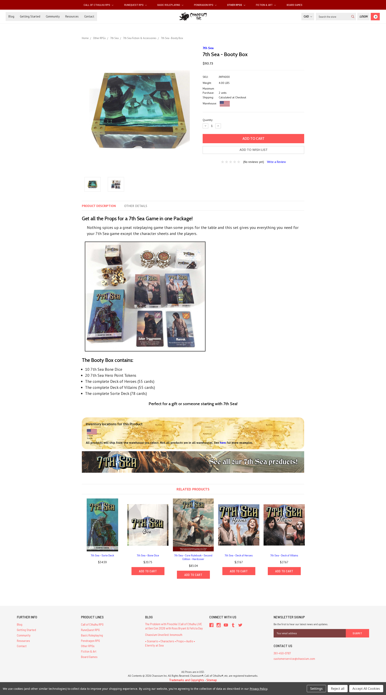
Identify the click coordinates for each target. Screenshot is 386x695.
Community (53, 16)
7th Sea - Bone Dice (148, 555)
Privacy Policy (258, 689)
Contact (89, 16)
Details (135, 206)
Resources (72, 16)
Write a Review (276, 162)
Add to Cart (148, 571)
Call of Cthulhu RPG (97, 4)
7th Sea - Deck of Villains (284, 555)
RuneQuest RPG (134, 4)
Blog (11, 16)
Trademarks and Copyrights (186, 680)
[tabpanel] (102, 532)
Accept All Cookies (366, 688)
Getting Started (30, 16)
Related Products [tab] (193, 489)
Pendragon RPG (204, 4)
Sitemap (211, 680)
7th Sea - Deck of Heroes (239, 555)
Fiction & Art (264, 4)
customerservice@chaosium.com (294, 658)
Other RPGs (235, 4)
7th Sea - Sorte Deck (102, 555)
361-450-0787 (282, 653)
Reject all (337, 688)
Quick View (102, 525)
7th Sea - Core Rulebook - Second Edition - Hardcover (193, 557)
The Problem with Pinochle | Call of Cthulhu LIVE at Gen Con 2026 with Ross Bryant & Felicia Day (174, 626)
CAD (307, 16)
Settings (316, 688)
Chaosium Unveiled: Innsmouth (163, 634)
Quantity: (208, 120)
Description (99, 206)
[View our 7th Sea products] (193, 461)
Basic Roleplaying (169, 4)
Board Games (294, 4)
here (223, 443)
